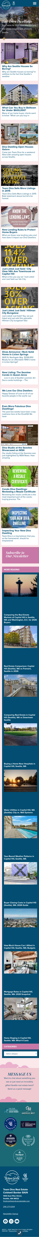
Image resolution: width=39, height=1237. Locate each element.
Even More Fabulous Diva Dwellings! (16, 407)
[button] (35, 3)
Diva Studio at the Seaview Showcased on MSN (17, 449)
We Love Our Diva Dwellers (17, 390)
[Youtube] (17, 1221)
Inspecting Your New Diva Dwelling (16, 532)
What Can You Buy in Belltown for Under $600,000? (19, 109)
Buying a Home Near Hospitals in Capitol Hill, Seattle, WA (19, 765)
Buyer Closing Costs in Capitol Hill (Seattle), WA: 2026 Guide (20, 904)
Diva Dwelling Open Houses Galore (17, 148)
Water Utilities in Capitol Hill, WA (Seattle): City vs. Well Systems (19, 811)
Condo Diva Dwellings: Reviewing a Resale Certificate (19, 490)
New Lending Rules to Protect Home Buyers (18, 231)
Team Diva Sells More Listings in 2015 (18, 189)
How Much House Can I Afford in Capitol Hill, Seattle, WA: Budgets (19, 946)
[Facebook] (5, 1221)
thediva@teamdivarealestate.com (16, 1201)
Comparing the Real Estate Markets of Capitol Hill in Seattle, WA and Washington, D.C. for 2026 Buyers (20, 618)
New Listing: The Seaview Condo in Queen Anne (16, 373)
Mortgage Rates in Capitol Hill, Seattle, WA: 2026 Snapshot (18, 993)
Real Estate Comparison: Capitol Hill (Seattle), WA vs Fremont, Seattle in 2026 (19, 669)
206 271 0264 (9, 1206)
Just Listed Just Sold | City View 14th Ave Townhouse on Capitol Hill (18, 271)
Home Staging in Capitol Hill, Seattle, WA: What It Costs (17, 1039)
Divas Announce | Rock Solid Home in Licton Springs (18, 353)
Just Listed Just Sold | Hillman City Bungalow (18, 312)
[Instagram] (11, 1221)
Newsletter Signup (10, 1213)
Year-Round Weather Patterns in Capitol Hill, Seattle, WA (19, 857)
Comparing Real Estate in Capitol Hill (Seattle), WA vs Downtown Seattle (19, 717)
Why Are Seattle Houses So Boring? (17, 67)
